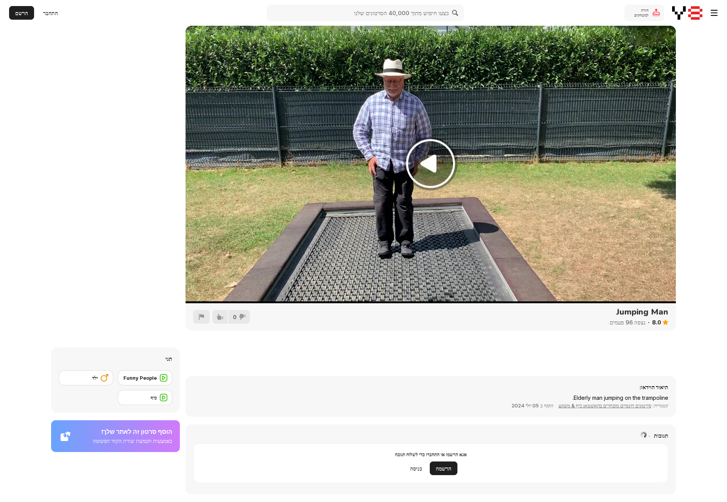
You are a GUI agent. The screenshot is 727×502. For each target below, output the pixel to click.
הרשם (21, 13)
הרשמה (443, 468)
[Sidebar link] (714, 12)
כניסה (416, 468)
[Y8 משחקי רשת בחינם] (687, 13)
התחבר (50, 13)
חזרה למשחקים (641, 12)
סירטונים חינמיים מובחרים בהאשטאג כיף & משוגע (605, 405)
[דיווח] (201, 317)
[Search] (455, 13)
